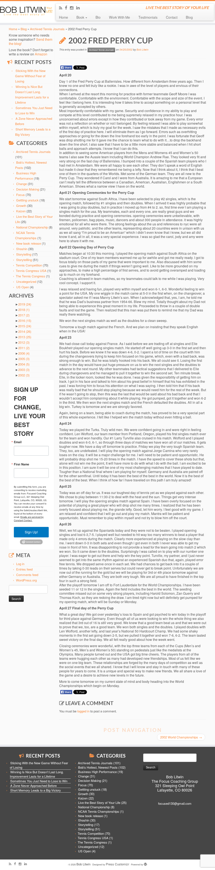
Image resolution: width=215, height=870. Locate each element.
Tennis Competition (29, 265)
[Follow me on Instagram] (73, 8)
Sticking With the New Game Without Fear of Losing (30, 75)
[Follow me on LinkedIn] (79, 7)
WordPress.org (26, 580)
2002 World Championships (181, 737)
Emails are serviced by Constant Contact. (29, 518)
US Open (22, 287)
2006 (24, 353)
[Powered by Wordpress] (145, 863)
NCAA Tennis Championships (98, 811)
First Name (21, 464)
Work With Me (119, 17)
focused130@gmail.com (174, 803)
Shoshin (21, 249)
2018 (24, 309)
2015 (24, 326)
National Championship (32, 227)
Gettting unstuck (27, 200)
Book (80, 17)
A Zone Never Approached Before (33, 785)
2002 (24, 375)
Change (21, 184)
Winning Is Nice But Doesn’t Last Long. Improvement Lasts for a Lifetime (37, 774)
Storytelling (23, 254)
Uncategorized (26, 281)
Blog (189, 17)
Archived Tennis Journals (47, 29)
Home (63, 17)
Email (18, 441)
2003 (24, 369)
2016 (24, 320)
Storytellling (24, 259)
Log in (20, 564)
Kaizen (21, 211)
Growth (21, 205)
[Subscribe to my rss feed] (62, 8)
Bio (98, 17)
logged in (83, 711)
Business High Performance (97, 771)
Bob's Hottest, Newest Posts (98, 767)
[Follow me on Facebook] (67, 7)
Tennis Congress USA (31, 270)
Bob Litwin (142, 49)
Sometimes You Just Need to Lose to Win (38, 781)
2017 (24, 315)
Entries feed (24, 569)
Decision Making (27, 189)
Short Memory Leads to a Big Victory (35, 790)
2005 (24, 359)
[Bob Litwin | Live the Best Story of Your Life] (25, 10)
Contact (171, 17)
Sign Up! (31, 532)
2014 (24, 331)
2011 (24, 348)
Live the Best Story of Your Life (99, 802)
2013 (24, 337)
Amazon (41, 54)
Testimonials (147, 17)
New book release (28, 243)
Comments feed (27, 574)
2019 (24, 304)
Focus (20, 194)
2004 (24, 364)
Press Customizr (117, 864)
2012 (24, 342)
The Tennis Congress (30, 276)
